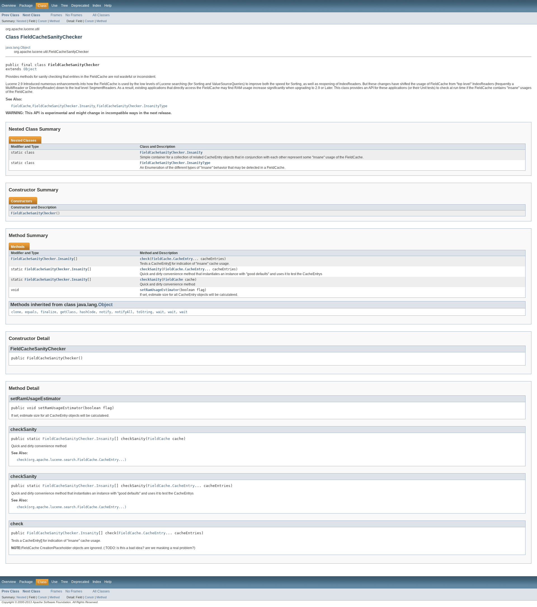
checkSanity (150, 269)
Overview (9, 6)
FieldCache (173, 280)
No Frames (73, 15)
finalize (48, 312)
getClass (68, 312)
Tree (64, 6)
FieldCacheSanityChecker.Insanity (171, 152)
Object (30, 69)
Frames (56, 15)
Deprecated (80, 6)
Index (97, 6)
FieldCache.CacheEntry (172, 259)
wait (160, 312)
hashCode (87, 312)
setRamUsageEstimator (159, 290)
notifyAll (124, 312)
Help (108, 6)
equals (31, 312)
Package (26, 6)
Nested (21, 21)
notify (105, 312)
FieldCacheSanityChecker (33, 213)
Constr (42, 21)
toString (144, 312)
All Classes (101, 15)
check (145, 259)
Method (55, 21)
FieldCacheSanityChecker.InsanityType (175, 163)
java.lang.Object (18, 48)
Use (54, 6)
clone (16, 312)
